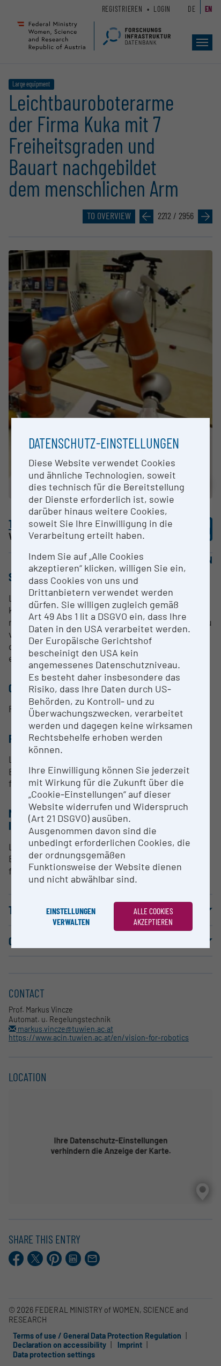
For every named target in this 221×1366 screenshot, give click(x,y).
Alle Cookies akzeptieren (153, 916)
